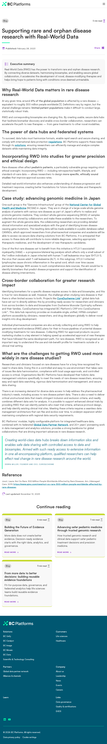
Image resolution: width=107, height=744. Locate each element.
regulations (55, 141)
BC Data (7, 654)
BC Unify (7, 636)
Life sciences (61, 636)
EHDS (58, 711)
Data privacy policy (11, 737)
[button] (104, 4)
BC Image (7, 645)
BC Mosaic (8, 650)
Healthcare (61, 640)
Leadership (61, 676)
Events (59, 685)
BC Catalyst (8, 640)
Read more (10, 552)
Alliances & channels (12, 676)
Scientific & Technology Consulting (18, 659)
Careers (59, 689)
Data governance (63, 702)
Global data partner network (15, 671)
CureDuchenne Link (68, 298)
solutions (20, 145)
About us (60, 671)
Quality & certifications (66, 706)
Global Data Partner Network (51, 424)
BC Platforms (17, 732)
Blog (5, 20)
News (58, 680)
